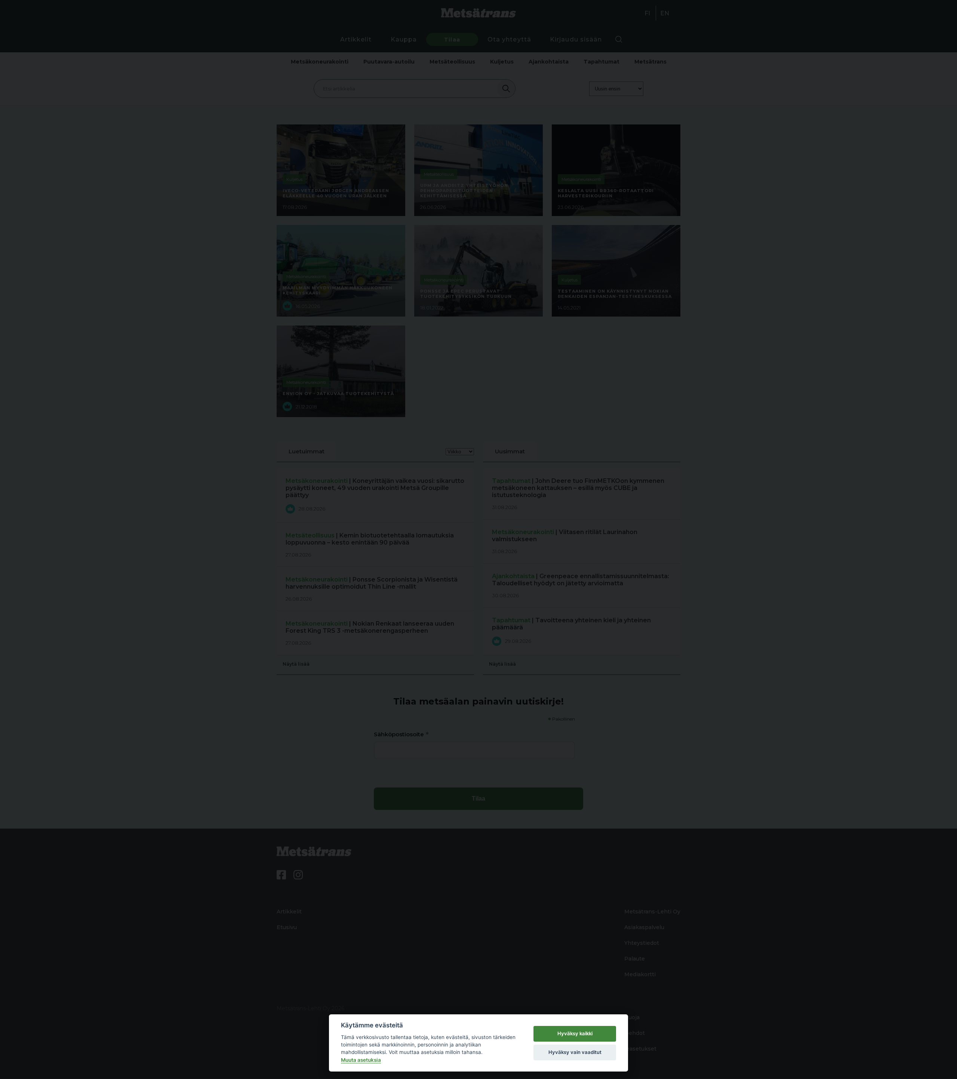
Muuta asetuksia (361, 1060)
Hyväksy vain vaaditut (574, 1052)
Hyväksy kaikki (575, 1033)
